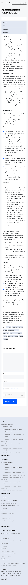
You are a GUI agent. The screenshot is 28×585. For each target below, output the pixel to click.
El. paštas (5, 381)
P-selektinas (4, 536)
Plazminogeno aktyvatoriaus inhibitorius (11, 541)
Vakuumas (3, 516)
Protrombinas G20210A (7, 551)
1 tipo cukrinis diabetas (7, 426)
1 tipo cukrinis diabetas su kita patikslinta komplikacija (12, 440)
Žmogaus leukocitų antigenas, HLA (10, 505)
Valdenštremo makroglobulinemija (10, 521)
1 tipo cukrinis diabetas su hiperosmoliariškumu (13, 437)
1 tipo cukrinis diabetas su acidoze (10, 432)
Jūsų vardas (5, 373)
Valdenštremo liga (5, 518)
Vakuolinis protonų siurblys (8, 513)
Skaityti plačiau (5, 455)
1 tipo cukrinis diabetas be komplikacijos (11, 429)
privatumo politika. (13, 388)
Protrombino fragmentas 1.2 (8, 553)
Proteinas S (4, 548)
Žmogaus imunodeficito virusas (9, 500)
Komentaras (5, 352)
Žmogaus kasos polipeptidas (8, 503)
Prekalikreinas (4, 543)
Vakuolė (3, 510)
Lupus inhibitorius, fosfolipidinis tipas (10, 533)
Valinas (3, 523)
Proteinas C (4, 546)
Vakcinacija (4, 508)
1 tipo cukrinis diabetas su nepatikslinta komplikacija (11, 449)
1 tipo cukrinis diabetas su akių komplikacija (12, 434)
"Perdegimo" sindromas (7, 424)
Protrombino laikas (6, 556)
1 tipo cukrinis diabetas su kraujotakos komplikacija (11, 444)
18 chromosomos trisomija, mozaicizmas (11, 452)
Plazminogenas (5, 538)
